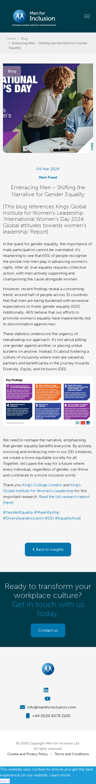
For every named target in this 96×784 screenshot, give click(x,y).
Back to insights (49, 549)
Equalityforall (68, 518)
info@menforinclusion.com (51, 707)
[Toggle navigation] (87, 16)
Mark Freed (48, 177)
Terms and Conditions (72, 754)
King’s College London (42, 485)
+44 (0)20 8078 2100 (50, 715)
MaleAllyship (46, 512)
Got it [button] (5, 781)
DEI (49, 518)
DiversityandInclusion (23, 518)
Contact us (48, 630)
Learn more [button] (59, 775)
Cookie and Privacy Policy (27, 754)
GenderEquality (18, 512)
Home (11, 38)
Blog (24, 38)
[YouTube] (48, 699)
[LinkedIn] (48, 690)
